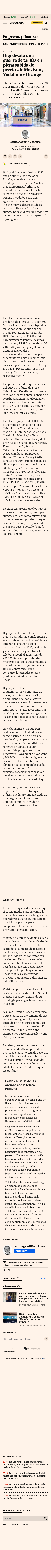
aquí (43, 1358)
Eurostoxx (15, 1524)
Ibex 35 (7, 17)
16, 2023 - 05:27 (28, 146)
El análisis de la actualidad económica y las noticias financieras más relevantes (22, 1263)
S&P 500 (24, 17)
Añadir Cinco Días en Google (18, 164)
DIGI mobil (7, 1339)
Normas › (44, 1278)
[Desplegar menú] (5, 23)
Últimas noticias (12, 1457)
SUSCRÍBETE (37, 23)
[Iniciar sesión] (46, 23)
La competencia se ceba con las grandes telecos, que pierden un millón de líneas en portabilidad (33, 1298)
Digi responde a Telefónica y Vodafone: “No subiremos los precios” (32, 1318)
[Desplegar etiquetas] (46, 1339)
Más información (9, 1352)
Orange (28, 1339)
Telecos (6, 52)
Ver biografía (21, 1251)
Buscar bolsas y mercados (16, 1510)
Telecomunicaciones (18, 44)
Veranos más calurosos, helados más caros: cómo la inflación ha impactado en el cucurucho (24, 1487)
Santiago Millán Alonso (25, 142)
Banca (5, 44)
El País (44, 29)
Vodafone (18, 1339)
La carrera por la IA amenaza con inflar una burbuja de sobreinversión (25, 1497)
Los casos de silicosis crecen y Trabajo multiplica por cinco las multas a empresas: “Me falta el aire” (24, 1476)
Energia (32, 44)
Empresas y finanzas (20, 37)
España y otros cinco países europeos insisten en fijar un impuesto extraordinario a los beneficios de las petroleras (25, 1465)
